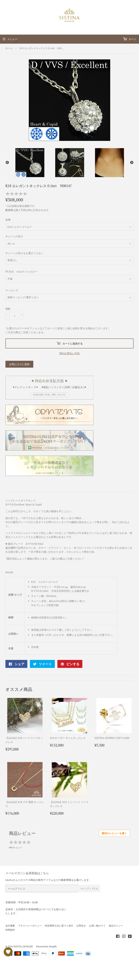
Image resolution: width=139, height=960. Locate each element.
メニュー (12, 39)
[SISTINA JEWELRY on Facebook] (118, 936)
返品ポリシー (116, 925)
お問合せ (81, 925)
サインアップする (89, 888)
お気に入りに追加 (19, 364)
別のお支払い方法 (69, 353)
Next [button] (132, 162)
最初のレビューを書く (114, 833)
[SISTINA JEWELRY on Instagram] (124, 936)
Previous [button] (7, 162)
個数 (7, 308)
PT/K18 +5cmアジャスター (21, 271)
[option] (30, 162)
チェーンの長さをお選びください (24, 253)
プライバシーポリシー (30, 925)
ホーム (8, 48)
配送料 (9, 210)
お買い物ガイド (97, 925)
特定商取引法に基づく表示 (59, 925)
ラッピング (11, 290)
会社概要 (10, 925)
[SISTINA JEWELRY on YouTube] (130, 936)
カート (132, 39)
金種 (7, 219)
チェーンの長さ (14, 236)
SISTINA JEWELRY (23, 946)
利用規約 (10, 929)
